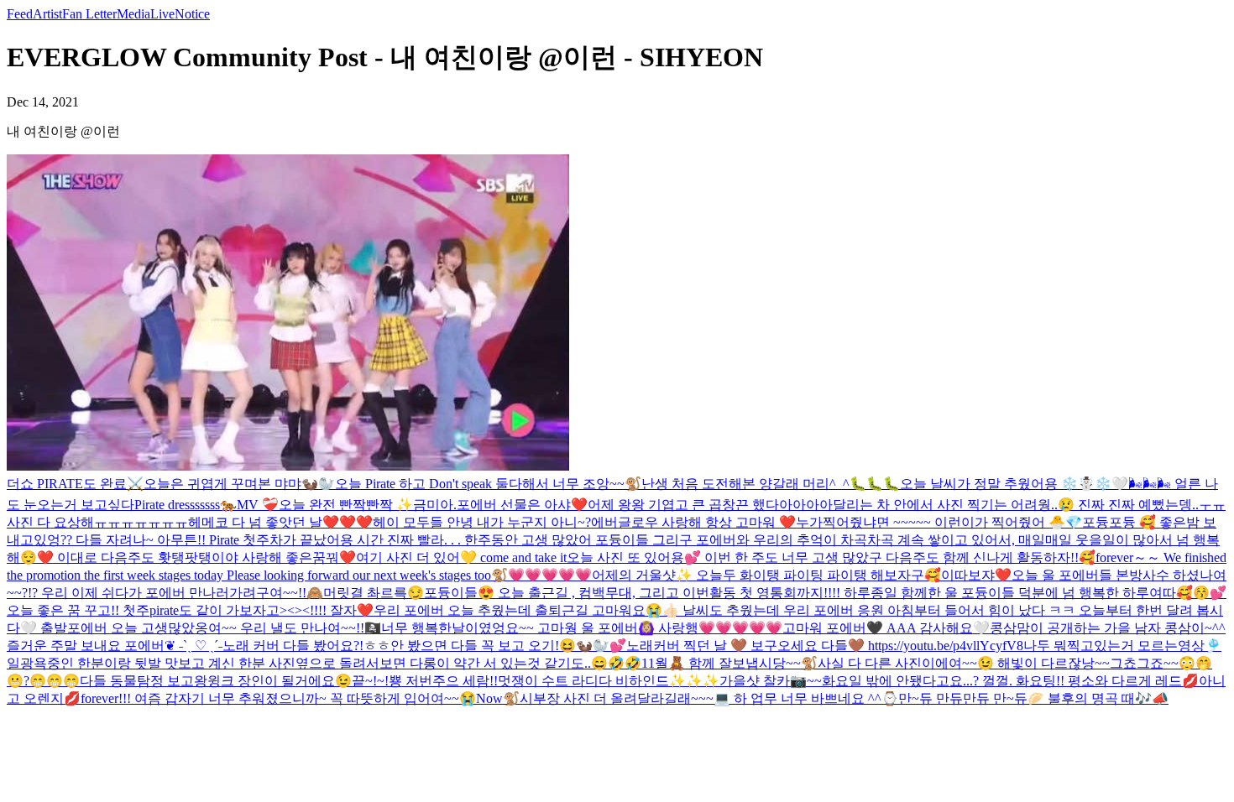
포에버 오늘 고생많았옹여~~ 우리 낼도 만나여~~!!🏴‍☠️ (224, 628)
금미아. (435, 504)
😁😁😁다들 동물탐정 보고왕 (118, 681)
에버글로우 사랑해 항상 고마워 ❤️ (693, 522)
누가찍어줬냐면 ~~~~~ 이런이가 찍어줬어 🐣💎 (939, 522)
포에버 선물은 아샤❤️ (522, 504)
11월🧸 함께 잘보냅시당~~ (721, 663)
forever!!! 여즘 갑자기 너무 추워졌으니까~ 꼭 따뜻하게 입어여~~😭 (278, 698)
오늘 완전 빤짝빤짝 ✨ (346, 504)
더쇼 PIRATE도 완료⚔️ (75, 484)
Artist (47, 14)
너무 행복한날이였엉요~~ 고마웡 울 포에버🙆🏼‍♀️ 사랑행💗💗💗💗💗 (581, 628)
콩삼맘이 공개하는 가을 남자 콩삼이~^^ (1108, 628)
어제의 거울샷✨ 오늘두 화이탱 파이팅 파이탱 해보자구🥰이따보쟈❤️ (802, 575)
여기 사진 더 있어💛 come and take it (461, 557)
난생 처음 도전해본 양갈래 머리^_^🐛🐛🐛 (770, 484)
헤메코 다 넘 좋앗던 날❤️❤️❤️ (280, 522)
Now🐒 (498, 698)
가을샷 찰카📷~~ (770, 681)
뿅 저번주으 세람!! (443, 681)
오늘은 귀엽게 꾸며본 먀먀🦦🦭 (239, 484)
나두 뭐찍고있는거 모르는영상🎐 (1122, 645)
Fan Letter (89, 14)
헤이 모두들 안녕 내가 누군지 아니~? (482, 522)
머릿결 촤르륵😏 (373, 593)
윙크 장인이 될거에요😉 (279, 681)
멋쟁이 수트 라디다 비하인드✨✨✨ (608, 681)
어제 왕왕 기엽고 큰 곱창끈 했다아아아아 (710, 504)
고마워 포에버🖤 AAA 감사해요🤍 (886, 628)
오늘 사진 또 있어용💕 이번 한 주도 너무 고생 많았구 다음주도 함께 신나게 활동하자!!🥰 (831, 557)
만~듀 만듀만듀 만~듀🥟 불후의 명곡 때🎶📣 (1033, 698)
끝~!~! (370, 681)
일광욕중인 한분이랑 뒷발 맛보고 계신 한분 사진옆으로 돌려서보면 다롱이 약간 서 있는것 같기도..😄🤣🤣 (324, 663)
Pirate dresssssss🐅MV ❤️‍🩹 (206, 504)
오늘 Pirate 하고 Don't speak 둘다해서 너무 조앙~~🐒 (488, 484)
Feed (20, 14)
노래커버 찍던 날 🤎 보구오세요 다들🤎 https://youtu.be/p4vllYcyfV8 (824, 645)
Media (133, 14)
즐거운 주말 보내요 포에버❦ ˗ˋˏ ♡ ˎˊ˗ (114, 645)
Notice (192, 14)
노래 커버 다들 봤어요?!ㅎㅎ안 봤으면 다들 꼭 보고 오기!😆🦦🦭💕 (424, 645)
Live (162, 14)
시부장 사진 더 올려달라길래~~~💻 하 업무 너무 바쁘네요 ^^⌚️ (709, 698)
